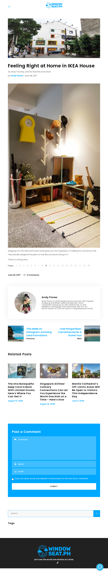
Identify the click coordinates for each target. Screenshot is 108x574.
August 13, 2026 (15, 401)
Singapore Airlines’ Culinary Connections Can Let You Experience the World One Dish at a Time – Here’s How (54, 391)
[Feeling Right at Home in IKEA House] (25, 303)
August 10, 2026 (47, 404)
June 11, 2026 (78, 401)
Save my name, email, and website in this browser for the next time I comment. (52, 478)
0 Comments (32, 275)
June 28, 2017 (14, 275)
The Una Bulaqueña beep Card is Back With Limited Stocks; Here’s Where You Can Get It (21, 390)
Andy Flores (17, 75)
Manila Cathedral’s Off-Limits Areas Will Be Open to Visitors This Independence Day (86, 390)
